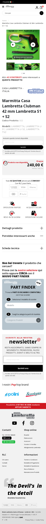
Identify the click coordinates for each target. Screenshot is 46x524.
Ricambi (26, 435)
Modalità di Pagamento (31, 463)
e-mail (8, 438)
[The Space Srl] (21, 517)
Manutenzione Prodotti (31, 472)
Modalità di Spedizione (31, 466)
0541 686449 (10, 442)
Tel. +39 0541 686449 (8, 435)
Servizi (4, 466)
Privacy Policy (24, 151)
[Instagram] (32, 423)
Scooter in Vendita (30, 444)
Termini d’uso (35, 151)
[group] (12, 394)
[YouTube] (14, 423)
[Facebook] (23, 423)
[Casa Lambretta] (36, 91)
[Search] (41, 13)
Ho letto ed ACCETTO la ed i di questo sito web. (22, 152)
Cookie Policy (40, 520)
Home (4, 21)
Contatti (4, 463)
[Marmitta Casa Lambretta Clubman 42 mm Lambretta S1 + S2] (10, 66)
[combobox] (21, 13)
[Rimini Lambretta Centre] (10, 6)
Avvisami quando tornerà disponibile (15, 138)
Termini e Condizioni (30, 460)
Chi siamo (5, 460)
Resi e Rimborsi (29, 469)
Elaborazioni (28, 438)
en (6, 520)
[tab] (23, 228)
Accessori (27, 441)
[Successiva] (33, 44)
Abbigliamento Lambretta (32, 447)
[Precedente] (13, 44)
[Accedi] (37, 7)
